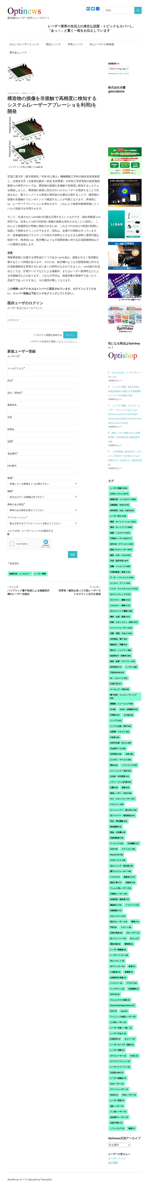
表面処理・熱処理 (119, 899)
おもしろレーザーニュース (24, 44)
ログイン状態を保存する (49, 335)
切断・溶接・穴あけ (121, 633)
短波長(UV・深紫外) (120, 655)
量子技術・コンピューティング (123, 696)
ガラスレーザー (118, 1055)
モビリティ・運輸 (120, 599)
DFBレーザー (129, 1094)
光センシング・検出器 (121, 865)
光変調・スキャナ (119, 731)
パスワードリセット (66, 341)
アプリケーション (17, 517)
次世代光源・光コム (120, 742)
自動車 (130, 882)
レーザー (131, 666)
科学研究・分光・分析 (122, 510)
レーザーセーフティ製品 (122, 1044)
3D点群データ (117, 748)
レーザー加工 (118, 516)
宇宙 (113, 927)
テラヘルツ (128, 848)
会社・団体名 (15, 393)
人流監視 (115, 971)
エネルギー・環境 (120, 605)
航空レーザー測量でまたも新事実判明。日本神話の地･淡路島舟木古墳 (124, 437)
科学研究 (115, 666)
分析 (129, 753)
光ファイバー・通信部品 (122, 815)
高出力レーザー (118, 921)
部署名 (10, 429)
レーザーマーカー (119, 955)
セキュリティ (117, 916)
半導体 (114, 714)
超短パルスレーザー (121, 549)
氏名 (10, 380)
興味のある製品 (16, 504)
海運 (131, 1128)
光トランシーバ (118, 938)
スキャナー (116, 804)
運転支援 (115, 943)
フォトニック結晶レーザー (122, 1016)
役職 (10, 441)
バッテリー (116, 983)
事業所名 (12, 405)
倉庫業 (129, 971)
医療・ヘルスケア (120, 532)
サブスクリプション (120, 1061)
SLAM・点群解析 (129, 709)
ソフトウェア (129, 765)
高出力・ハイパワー (120, 650)
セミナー (130, 1038)
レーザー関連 (40, 573)
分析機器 (133, 843)
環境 (135, 921)
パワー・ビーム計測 (120, 781)
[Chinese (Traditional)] (112, 63)
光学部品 (115, 753)
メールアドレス (16, 368)
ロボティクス (117, 860)
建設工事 (115, 882)
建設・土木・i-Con (120, 555)
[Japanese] (118, 63)
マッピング (116, 843)
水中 (113, 1011)
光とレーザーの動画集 (101, 44)
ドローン (126, 927)
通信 (114, 765)
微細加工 (115, 904)
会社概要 (113, 1163)
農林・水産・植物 (120, 616)
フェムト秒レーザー (120, 888)
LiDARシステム (119, 493)
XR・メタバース (118, 678)
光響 (114, 787)
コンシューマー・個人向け (123, 809)
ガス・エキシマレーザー (122, 798)
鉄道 (132, 966)
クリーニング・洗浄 (120, 770)
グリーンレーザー (119, 1089)
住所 (9, 417)
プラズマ (131, 983)
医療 (125, 787)
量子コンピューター (120, 871)
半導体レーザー (118, 893)
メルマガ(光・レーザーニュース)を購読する (30, 531)
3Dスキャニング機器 (121, 610)
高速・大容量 (117, 832)
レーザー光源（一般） (121, 1027)
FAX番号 (12, 466)
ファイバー (132, 904)
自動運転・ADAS (119, 504)
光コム (134, 938)
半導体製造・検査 (120, 571)
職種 (10, 491)
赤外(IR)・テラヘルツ (121, 543)
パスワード (13, 320)
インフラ (115, 720)
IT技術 (114, 737)
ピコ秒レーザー (118, 1022)
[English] (115, 63)
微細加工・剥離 (118, 644)
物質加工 (129, 876)
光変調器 (133, 988)
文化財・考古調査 (119, 776)
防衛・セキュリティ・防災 (124, 622)
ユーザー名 (13, 356)
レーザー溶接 (117, 1100)
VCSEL (134, 1055)
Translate (125, 73)
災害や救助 (116, 932)
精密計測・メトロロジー (19, 573)
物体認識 (115, 826)
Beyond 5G (116, 854)
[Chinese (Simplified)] (109, 63)
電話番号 (12, 453)
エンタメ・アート (120, 583)
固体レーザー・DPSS (120, 793)
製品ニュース (53, 44)
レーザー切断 (117, 1050)
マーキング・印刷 (119, 689)
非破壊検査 (116, 837)
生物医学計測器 (118, 977)
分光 (114, 848)
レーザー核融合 (118, 1078)
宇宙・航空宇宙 (119, 560)
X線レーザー (116, 1106)
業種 (10, 478)
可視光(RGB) (117, 672)
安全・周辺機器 (118, 821)
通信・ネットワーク (121, 527)
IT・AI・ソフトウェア (121, 577)
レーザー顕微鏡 (118, 949)
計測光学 (115, 1038)
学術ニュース (75, 44)
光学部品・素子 (118, 638)
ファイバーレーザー (121, 627)
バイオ (114, 876)
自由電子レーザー (119, 1117)
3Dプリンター (117, 966)
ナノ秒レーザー (118, 1111)
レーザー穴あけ (118, 1033)
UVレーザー (132, 932)
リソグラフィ (117, 988)
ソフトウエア (117, 1128)
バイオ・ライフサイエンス (124, 588)
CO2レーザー (117, 1083)
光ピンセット (117, 960)
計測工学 (115, 683)
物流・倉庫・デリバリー (122, 661)
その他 (128, 714)
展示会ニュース (18, 52)
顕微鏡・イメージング (121, 703)
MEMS (114, 1094)
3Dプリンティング (120, 594)
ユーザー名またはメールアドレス (24, 308)
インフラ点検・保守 (120, 726)
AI (113, 709)
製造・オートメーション (123, 521)
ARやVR (114, 994)
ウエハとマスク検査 (120, 999)
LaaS (124, 1011)
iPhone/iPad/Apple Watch (122, 1005)
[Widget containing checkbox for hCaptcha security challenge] (29, 543)
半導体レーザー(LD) (120, 538)
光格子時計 (116, 1122)
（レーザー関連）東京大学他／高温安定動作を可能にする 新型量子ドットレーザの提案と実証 (124, 391)
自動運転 (115, 910)
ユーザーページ (116, 1158)
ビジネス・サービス (120, 759)
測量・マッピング (120, 566)
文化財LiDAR (116, 1072)
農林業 (129, 943)
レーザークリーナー (120, 1066)
